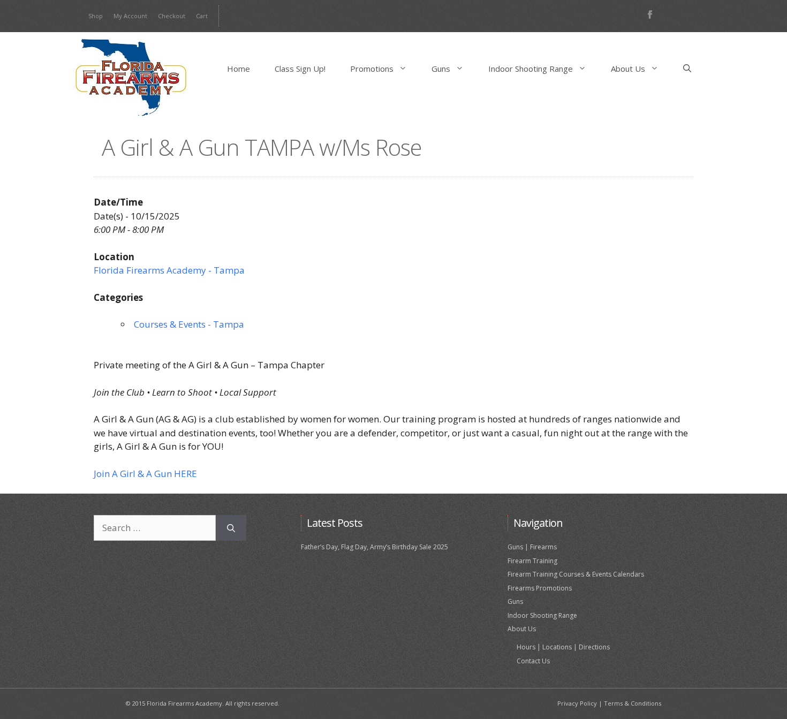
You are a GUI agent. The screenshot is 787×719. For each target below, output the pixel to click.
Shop (95, 16)
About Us (628, 68)
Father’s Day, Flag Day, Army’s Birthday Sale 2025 (374, 546)
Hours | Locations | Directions (563, 647)
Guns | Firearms (532, 546)
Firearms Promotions (540, 588)
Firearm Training (532, 560)
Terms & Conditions (632, 703)
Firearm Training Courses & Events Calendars (576, 574)
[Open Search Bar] (687, 68)
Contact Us (533, 660)
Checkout (171, 16)
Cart (202, 16)
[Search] (231, 528)
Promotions (372, 68)
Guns (441, 68)
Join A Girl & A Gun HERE (145, 473)
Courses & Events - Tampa (189, 324)
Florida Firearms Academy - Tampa (169, 270)
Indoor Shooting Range (530, 68)
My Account (130, 16)
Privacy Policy (577, 703)
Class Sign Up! (300, 68)
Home (238, 68)
